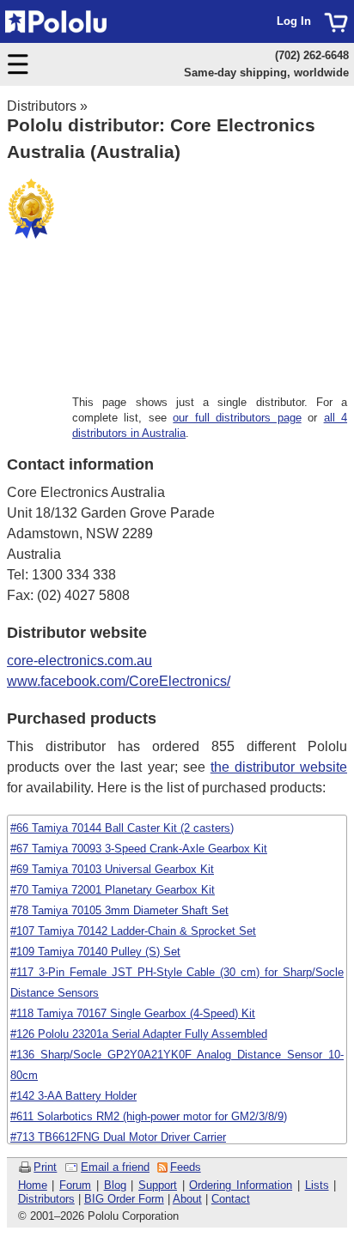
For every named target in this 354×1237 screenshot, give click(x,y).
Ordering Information (240, 1185)
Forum (75, 1185)
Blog (115, 1185)
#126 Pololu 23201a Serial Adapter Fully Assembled (138, 1034)
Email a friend (115, 1167)
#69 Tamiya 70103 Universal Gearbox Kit (112, 869)
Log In (294, 21)
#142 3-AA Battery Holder (73, 1095)
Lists (317, 1185)
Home (32, 1185)
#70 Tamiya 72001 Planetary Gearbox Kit (112, 889)
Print (45, 1167)
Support (157, 1185)
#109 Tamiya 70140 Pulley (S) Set (95, 951)
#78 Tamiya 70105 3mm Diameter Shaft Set (119, 910)
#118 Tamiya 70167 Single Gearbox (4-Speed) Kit (132, 1013)
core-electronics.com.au (79, 660)
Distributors (41, 106)
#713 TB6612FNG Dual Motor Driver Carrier (118, 1137)
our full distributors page (237, 417)
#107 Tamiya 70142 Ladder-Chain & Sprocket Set (133, 931)
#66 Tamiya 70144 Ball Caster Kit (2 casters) (122, 828)
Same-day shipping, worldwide (266, 72)
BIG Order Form (124, 1198)
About (187, 1198)
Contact (230, 1198)
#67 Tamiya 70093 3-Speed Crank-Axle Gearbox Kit (138, 848)
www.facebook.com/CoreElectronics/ (118, 681)
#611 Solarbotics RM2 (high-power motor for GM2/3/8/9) (148, 1116)
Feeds (185, 1167)
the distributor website (279, 767)
